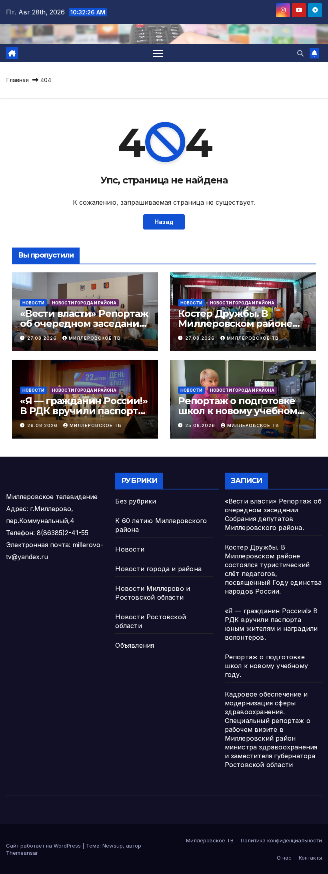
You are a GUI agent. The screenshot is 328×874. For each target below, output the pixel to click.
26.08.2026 (43, 425)
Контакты (310, 857)
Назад (164, 221)
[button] (300, 53)
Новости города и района (84, 302)
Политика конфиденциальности (281, 840)
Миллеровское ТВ (95, 338)
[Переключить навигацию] (158, 53)
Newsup (112, 845)
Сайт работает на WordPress (44, 845)
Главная (17, 80)
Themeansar (22, 853)
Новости (33, 302)
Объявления (134, 645)
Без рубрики (135, 501)
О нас (284, 857)
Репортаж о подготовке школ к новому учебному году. (240, 411)
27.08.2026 (42, 338)
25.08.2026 (201, 425)
